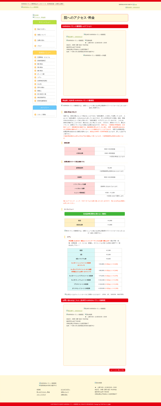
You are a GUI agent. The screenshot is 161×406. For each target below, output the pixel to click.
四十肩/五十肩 (41, 94)
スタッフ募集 (41, 114)
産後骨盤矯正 (41, 60)
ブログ (39, 46)
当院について (41, 34)
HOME (39, 389)
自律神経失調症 (42, 80)
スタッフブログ (41, 394)
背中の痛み (40, 87)
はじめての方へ (65, 389)
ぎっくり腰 (40, 74)
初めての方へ (41, 29)
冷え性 (39, 84)
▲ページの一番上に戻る (117, 370)
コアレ (39, 77)
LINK (109, 404)
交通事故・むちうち (43, 57)
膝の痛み (40, 64)
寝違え (39, 91)
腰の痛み (40, 70)
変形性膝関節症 (42, 101)
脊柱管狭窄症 (41, 97)
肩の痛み (40, 67)
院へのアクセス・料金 (43, 392)
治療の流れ (40, 40)
